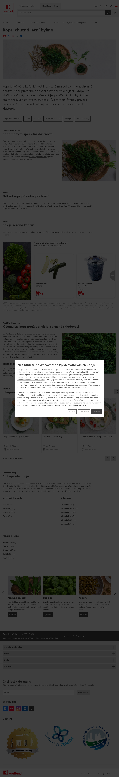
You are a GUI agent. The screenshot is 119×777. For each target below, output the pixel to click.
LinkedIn (25, 708)
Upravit (72, 412)
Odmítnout (84, 412)
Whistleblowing (111, 774)
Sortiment (19, 22)
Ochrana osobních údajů (96, 774)
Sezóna (37, 119)
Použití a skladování (53, 119)
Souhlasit (96, 412)
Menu (116, 5)
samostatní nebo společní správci (31, 380)
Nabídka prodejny (50, 6)
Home (5, 22)
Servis (6, 653)
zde (71, 400)
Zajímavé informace (12, 119)
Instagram (18, 708)
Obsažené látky (82, 119)
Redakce (83, 774)
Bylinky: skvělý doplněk (76, 22)
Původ (27, 119)
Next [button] (112, 275)
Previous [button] (107, 458)
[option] (54, 275)
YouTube (11, 708)
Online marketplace (27, 6)
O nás (6, 660)
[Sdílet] (4, 36)
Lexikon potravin (38, 22)
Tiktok (31, 708)
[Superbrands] (22, 744)
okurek (32, 157)
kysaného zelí (40, 157)
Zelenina (56, 22)
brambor (11, 341)
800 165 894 (29, 634)
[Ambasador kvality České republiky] (96, 744)
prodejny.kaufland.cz (13, 647)
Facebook (5, 708)
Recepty (68, 119)
